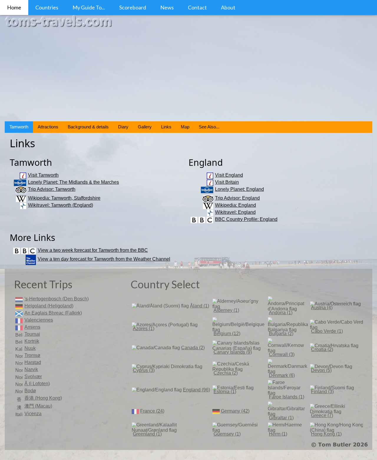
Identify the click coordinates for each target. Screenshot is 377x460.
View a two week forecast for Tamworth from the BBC (93, 250)
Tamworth (18, 126)
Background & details (88, 126)
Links (166, 126)
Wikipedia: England (235, 205)
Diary (123, 126)
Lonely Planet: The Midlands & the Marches (73, 182)
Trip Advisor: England (237, 198)
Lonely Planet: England (239, 189)
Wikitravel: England (235, 212)
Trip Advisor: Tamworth (51, 189)
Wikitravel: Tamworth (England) (60, 205)
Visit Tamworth (43, 175)
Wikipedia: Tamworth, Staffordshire (64, 198)
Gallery (145, 126)
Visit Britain (227, 182)
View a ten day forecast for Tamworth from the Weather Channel (104, 259)
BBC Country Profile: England (246, 219)
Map (185, 126)
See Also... (209, 126)
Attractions (48, 126)
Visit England (229, 175)
